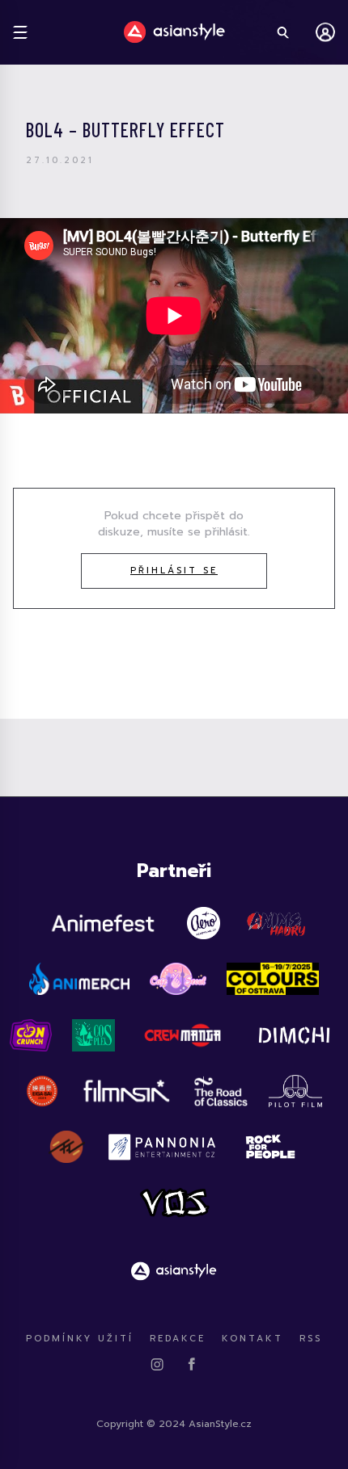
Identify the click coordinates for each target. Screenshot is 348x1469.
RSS (310, 1338)
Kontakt (252, 1338)
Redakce (178, 1338)
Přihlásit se (174, 570)
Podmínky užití (80, 1338)
